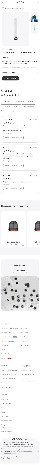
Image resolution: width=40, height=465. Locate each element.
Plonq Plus (4, 349)
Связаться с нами (27, 370)
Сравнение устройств (8, 374)
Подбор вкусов (6, 370)
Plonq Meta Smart (6, 328)
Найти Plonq (20, 270)
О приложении (6, 403)
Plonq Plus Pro (5, 354)
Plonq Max (4, 358)
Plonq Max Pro (24, 336)
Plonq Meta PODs (6, 336)
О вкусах (4, 408)
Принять (10, 458)
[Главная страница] (20, 2)
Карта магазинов (6, 387)
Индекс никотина (6, 431)
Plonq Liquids (24, 345)
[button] (38, 2)
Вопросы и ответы (7, 383)
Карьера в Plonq (6, 420)
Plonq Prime (5, 341)
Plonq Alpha (5, 345)
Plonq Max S (24, 332)
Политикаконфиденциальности (29, 380)
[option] (7, 101)
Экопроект (5, 416)
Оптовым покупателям (29, 374)
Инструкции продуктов (8, 378)
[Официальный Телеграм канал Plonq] (26, 439)
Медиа (3, 412)
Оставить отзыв (10, 78)
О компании (5, 399)
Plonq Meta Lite (6, 332)
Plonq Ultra (23, 341)
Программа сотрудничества (6, 426)
